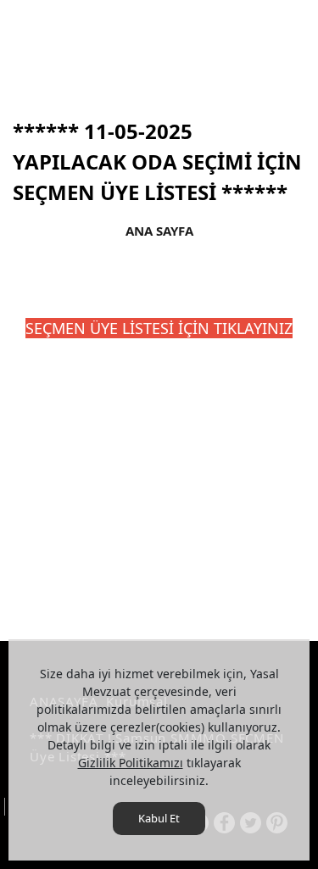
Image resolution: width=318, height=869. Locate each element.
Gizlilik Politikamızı (130, 763)
